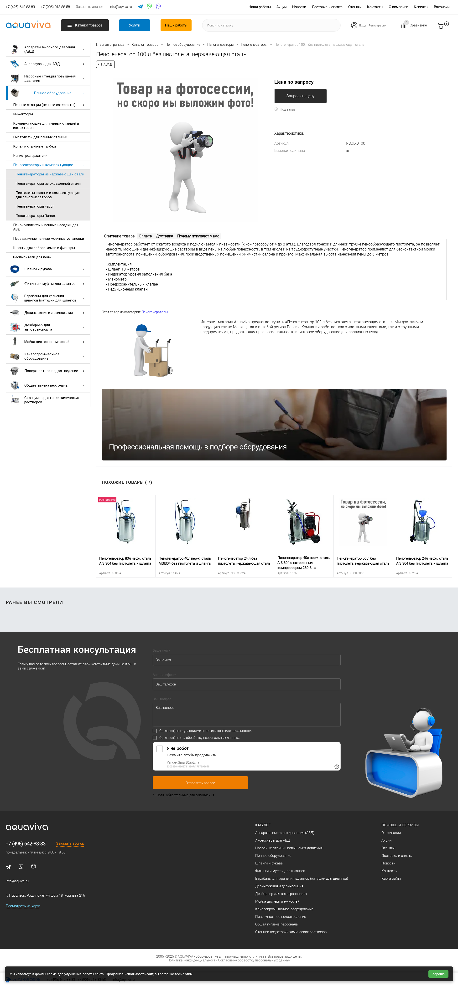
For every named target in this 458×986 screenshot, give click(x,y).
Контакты (375, 7)
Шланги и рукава (38, 269)
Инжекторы (23, 114)
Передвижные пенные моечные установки (48, 238)
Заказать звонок (90, 7)
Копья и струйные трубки (34, 146)
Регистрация (377, 25)
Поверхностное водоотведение (51, 371)
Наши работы (260, 7)
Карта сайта (391, 878)
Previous (92, 536)
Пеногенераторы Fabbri (35, 206)
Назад (106, 64)
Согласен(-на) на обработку (199, 738)
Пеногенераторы (154, 312)
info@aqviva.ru (120, 7)
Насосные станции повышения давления (50, 78)
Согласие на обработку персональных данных (254, 960)
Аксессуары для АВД (42, 64)
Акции (281, 7)
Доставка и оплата (327, 7)
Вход (362, 25)
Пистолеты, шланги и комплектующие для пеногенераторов (48, 195)
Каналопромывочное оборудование (41, 356)
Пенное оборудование (52, 93)
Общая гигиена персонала (46, 385)
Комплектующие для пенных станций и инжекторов (46, 125)
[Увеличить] (185, 150)
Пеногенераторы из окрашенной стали (48, 183)
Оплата (145, 236)
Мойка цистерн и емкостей (46, 342)
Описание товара (119, 236)
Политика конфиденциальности (192, 960)
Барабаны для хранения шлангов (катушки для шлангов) (51, 298)
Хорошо (438, 974)
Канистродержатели (30, 155)
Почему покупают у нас (198, 236)
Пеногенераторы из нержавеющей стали (50, 174)
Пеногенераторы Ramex (36, 216)
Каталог (263, 825)
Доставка (164, 236)
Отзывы (354, 7)
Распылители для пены (32, 257)
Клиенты (421, 7)
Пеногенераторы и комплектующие (43, 165)
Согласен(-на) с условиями (205, 731)
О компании (398, 7)
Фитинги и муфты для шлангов (50, 283)
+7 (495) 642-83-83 (26, 844)
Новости (299, 7)
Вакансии (441, 7)
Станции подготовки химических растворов (51, 400)
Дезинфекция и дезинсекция (48, 313)
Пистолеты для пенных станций (40, 137)
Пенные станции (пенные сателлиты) (44, 105)
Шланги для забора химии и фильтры (44, 248)
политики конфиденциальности (226, 731)
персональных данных (221, 738)
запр (449, 28)
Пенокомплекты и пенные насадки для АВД (45, 227)
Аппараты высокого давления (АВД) (49, 49)
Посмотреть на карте (23, 906)
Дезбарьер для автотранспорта (38, 327)
